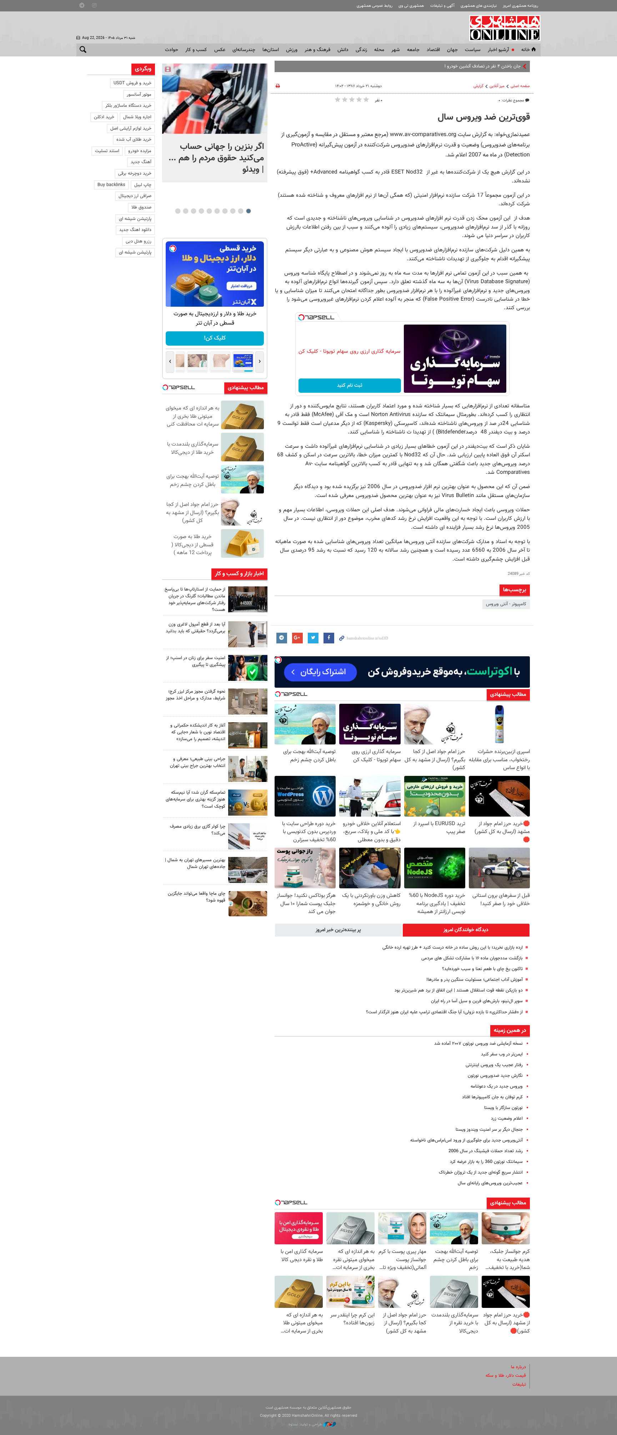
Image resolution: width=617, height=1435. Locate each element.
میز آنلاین (497, 86)
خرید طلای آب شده (133, 139)
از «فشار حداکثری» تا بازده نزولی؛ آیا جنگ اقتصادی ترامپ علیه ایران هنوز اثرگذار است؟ (444, 1012)
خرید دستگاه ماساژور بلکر (128, 105)
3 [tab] (232, 211)
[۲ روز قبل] (247, 634)
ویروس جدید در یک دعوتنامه (497, 1086)
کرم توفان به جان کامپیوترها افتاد (492, 1097)
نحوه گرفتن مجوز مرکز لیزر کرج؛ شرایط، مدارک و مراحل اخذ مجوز (195, 695)
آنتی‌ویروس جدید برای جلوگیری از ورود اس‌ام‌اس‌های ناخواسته (466, 1140)
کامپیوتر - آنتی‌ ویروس (506, 604)
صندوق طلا (141, 207)
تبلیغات (519, 1384)
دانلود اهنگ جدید (135, 230)
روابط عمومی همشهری (374, 6)
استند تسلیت (107, 151)
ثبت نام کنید (349, 386)
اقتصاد (433, 50)
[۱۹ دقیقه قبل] (247, 599)
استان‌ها (270, 50)
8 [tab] (193, 211)
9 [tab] (185, 211)
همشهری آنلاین (501, 28)
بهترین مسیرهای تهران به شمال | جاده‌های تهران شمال (195, 863)
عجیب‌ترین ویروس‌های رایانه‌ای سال (490, 1183)
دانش (342, 50)
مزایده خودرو (139, 151)
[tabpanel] (214, 123)
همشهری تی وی (411, 6)
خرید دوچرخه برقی (134, 173)
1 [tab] (248, 211)
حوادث (171, 50)
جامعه (413, 50)
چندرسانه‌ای (243, 50)
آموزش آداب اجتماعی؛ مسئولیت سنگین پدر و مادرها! (474, 979)
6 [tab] (209, 211)
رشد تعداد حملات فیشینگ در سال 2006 (485, 1151)
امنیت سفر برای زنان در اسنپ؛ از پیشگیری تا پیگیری (195, 661)
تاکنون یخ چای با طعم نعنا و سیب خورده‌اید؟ (482, 969)
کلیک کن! (215, 338)
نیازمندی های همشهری (479, 6)
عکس (219, 50)
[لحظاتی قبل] (214, 99)
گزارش (478, 86)
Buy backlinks (111, 185)
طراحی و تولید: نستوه (306, 1424)
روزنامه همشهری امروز (520, 6)
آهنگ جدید (141, 162)
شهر (395, 50)
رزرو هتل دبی (138, 241)
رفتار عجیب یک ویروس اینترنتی (494, 1065)
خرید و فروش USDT (132, 83)
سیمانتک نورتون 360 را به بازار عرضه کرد (486, 1161)
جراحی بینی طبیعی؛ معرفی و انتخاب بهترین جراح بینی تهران (197, 762)
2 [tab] (240, 211)
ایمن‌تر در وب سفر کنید (502, 1054)
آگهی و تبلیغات (442, 6)
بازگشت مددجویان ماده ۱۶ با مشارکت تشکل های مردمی (472, 958)
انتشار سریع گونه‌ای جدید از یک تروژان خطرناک (481, 1172)
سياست (473, 50)
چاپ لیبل (142, 185)
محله (379, 50)
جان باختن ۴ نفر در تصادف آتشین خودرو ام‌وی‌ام (476, 66)
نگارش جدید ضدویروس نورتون (495, 1075)
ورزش (291, 50)
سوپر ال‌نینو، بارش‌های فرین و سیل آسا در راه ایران (477, 1001)
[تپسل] (301, 317)
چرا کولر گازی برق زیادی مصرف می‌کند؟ (197, 830)
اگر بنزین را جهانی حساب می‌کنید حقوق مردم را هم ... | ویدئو (216, 158)
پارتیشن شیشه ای (135, 218)
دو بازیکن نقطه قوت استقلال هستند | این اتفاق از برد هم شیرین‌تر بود (459, 990)
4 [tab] (225, 211)
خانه (525, 50)
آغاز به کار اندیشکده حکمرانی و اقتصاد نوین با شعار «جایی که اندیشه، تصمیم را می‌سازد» (197, 732)
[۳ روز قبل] (247, 769)
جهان (452, 50)
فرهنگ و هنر (317, 50)
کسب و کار (196, 50)
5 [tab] (217, 211)
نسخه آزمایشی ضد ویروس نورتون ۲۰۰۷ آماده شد (478, 1043)
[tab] (466, 930)
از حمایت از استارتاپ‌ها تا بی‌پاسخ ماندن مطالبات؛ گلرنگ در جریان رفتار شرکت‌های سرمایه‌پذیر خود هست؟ (195, 600)
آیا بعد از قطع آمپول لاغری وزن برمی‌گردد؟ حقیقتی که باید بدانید (195, 628)
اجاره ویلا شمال (137, 117)
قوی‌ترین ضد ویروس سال (484, 117)
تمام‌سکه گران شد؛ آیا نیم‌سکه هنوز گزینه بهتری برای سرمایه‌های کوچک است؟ (195, 799)
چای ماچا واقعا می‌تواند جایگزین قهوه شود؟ (196, 897)
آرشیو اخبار (498, 50)
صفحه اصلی (520, 86)
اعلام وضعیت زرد (507, 1118)
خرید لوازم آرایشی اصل (130, 128)
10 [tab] (178, 211)
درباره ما (518, 1367)
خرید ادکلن (104, 117)
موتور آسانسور (139, 94)
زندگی (361, 50)
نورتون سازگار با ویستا (503, 1108)
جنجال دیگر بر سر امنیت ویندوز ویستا (489, 1129)
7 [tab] (201, 211)
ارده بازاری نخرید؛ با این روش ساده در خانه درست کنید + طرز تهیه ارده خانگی (452, 947)
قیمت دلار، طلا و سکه (506, 1375)
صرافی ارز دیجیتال (135, 196)
